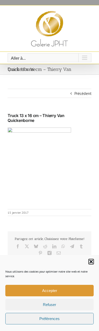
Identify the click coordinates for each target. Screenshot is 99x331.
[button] (91, 261)
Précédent (82, 93)
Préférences (49, 318)
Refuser (49, 304)
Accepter (49, 290)
